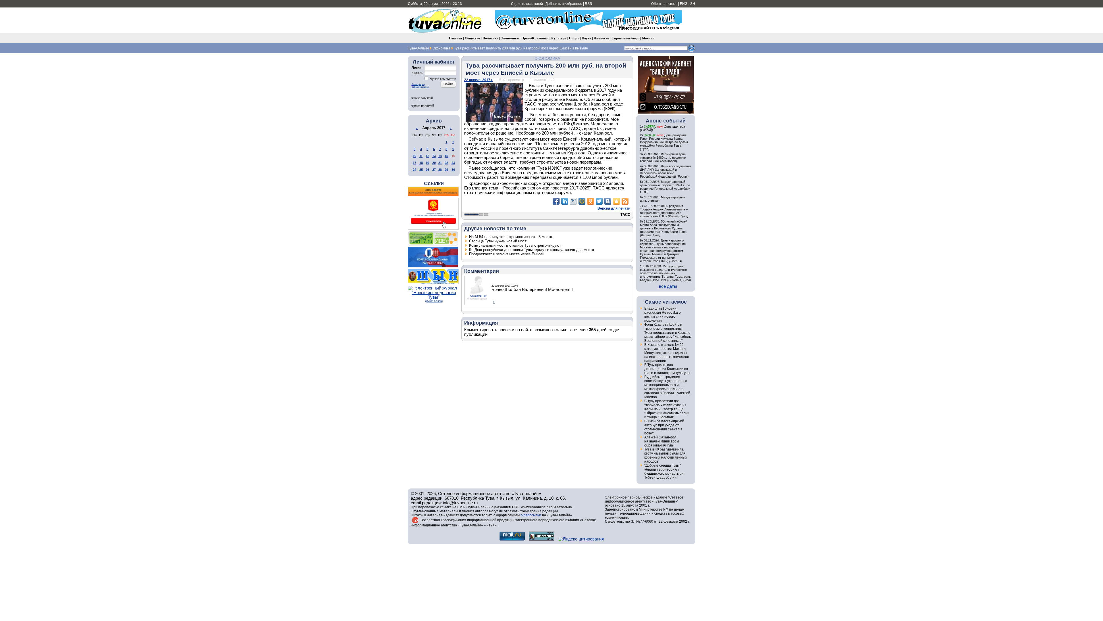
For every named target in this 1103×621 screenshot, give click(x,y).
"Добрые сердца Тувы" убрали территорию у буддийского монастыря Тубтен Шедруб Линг (664, 471)
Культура (558, 38)
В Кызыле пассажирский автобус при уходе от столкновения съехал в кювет (664, 427)
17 (414, 162)
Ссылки (434, 183)
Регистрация (418, 84)
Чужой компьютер (442, 78)
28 (440, 169)
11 (421, 156)
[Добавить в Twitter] (599, 201)
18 (421, 162)
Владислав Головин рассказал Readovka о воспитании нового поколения (662, 314)
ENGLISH (687, 4)
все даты (668, 286)
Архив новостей (422, 105)
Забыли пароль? (420, 87)
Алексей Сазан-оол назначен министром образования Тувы (661, 441)
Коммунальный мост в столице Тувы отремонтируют (515, 245)
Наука (586, 38)
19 (427, 162)
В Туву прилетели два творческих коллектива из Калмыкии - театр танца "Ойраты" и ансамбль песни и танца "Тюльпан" (666, 409)
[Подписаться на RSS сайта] (625, 201)
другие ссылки (434, 301)
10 (414, 156)
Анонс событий (422, 97)
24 (414, 169)
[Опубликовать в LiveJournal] (573, 201)
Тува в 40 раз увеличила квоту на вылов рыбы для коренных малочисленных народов (665, 455)
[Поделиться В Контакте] (607, 201)
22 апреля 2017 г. (478, 80)
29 (446, 169)
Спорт (574, 38)
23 (453, 162)
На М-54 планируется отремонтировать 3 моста (510, 237)
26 (427, 169)
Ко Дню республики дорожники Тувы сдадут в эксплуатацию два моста (531, 250)
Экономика (510, 38)
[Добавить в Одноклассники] (590, 201)
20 (434, 162)
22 (446, 162)
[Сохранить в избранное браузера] (616, 201)
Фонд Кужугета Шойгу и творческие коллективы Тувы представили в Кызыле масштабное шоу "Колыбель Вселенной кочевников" (667, 333)
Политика (490, 38)
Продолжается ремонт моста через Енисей (506, 254)
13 (434, 156)
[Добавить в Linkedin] (564, 201)
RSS (588, 4)
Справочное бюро (625, 38)
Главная (455, 38)
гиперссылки (530, 515)
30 (453, 169)
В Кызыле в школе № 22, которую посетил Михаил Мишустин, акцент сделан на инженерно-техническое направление (666, 353)
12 (427, 156)
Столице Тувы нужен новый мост (498, 241)
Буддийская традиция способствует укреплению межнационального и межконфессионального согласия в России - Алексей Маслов (667, 387)
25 (421, 169)
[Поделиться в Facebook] (556, 201)
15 (446, 156)
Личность (601, 38)
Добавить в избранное (563, 4)
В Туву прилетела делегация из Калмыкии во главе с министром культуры (667, 369)
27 (434, 169)
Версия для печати (613, 208)
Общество (472, 38)
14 (440, 156)
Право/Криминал (535, 38)
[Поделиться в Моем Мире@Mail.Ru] (582, 201)
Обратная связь (664, 4)
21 (440, 162)
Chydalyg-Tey (478, 295)
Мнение (648, 38)
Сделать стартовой (527, 4)
